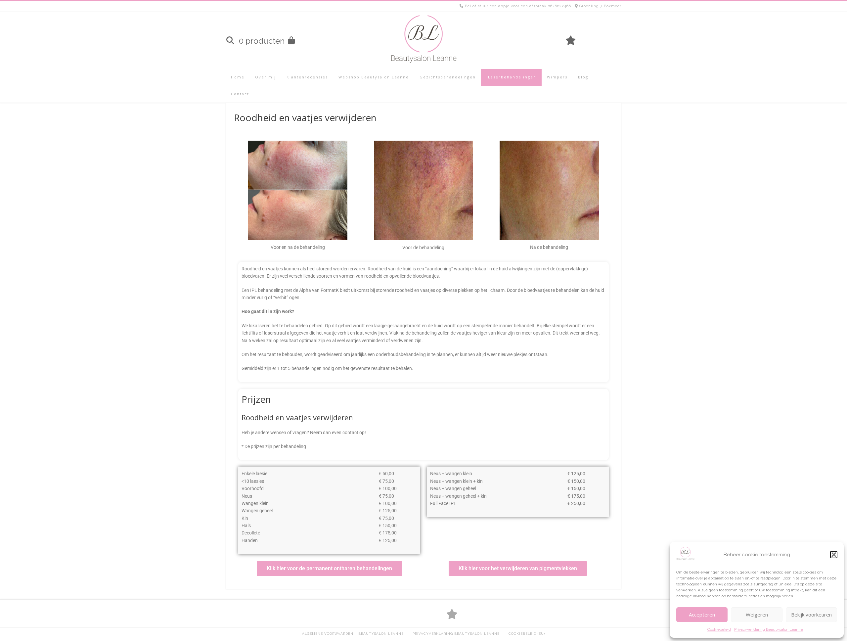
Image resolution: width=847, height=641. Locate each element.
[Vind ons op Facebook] (595, 40)
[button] (833, 554)
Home (238, 76)
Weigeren (757, 614)
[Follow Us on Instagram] (583, 40)
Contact (240, 93)
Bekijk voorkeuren (811, 614)
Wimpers (557, 76)
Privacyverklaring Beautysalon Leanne (768, 629)
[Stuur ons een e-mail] (617, 40)
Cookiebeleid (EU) (527, 633)
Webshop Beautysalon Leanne (373, 76)
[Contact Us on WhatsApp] (606, 40)
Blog (583, 76)
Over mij (265, 76)
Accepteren (702, 614)
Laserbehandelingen (511, 76)
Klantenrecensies (307, 76)
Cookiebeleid (719, 629)
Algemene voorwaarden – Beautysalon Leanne (353, 633)
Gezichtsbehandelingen (448, 76)
